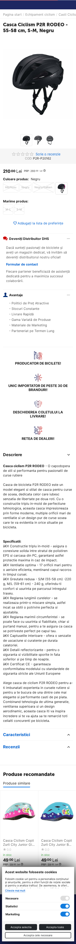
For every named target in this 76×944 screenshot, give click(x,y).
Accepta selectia (21, 927)
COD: (28, 158)
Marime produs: (15, 201)
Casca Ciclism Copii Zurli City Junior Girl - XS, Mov (18, 842)
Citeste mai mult (15, 890)
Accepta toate (55, 927)
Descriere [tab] (12, 454)
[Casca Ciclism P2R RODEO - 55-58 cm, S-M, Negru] (38, 84)
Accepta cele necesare (38, 935)
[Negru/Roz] (61, 188)
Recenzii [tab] (11, 746)
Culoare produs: (16, 179)
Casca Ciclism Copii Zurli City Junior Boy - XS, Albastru (57, 842)
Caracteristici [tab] (16, 734)
